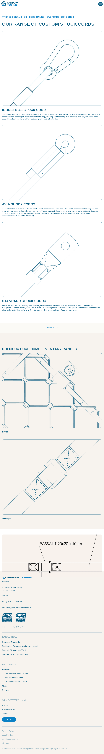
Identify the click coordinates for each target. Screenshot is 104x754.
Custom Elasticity (11, 642)
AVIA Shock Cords (14, 677)
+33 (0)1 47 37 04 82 (12, 601)
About (5, 705)
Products (9, 664)
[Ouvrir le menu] (100, 4)
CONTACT (9, 719)
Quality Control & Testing (15, 654)
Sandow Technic (14, 700)
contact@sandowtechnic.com (16, 607)
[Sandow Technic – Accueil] (9, 4)
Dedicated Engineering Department (20, 646)
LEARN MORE (50, 328)
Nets (4, 686)
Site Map (5, 743)
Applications (8, 709)
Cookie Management (10, 739)
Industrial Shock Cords (16, 673)
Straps (5, 690)
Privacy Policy (8, 731)
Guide (4, 713)
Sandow (6, 669)
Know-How (9, 636)
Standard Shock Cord (16, 681)
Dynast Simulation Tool (14, 650)
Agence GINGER (60, 749)
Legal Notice (7, 735)
